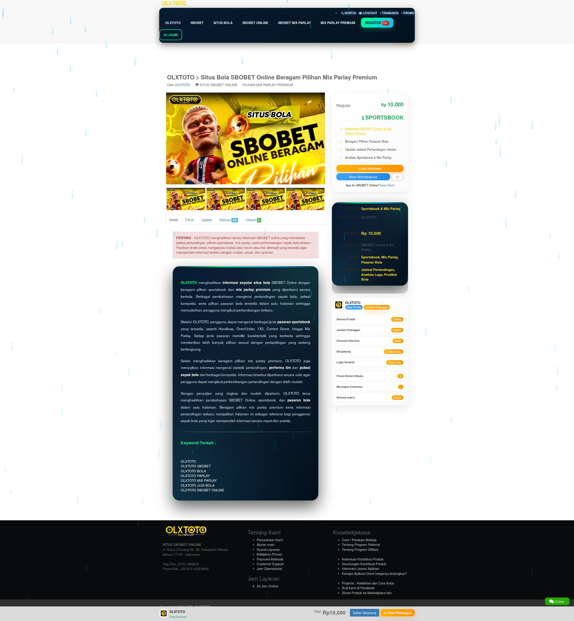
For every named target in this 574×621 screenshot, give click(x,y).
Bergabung (369, 351)
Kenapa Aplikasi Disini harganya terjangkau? (374, 573)
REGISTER (376, 22)
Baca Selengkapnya (363, 176)
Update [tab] (206, 219)
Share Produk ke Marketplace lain (366, 592)
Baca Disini (387, 185)
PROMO (408, 13)
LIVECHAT (369, 13)
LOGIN (172, 35)
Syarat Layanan (268, 549)
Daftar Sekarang (364, 612)
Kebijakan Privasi (269, 554)
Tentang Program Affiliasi (360, 549)
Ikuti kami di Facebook (358, 587)
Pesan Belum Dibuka (369, 376)
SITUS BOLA (223, 22)
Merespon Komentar (369, 387)
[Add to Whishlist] (397, 177)
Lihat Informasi (370, 168)
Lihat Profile (353, 307)
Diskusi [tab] (228, 219)
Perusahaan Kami (270, 539)
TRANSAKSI (390, 13)
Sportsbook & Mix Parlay (380, 208)
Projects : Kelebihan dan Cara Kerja (368, 583)
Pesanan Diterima (369, 341)
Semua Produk (369, 319)
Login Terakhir (369, 362)
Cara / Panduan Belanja (359, 539)
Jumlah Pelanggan (369, 330)
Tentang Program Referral (361, 544)
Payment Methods (270, 559)
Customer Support (270, 563)
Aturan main (265, 544)
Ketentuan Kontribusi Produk (363, 559)
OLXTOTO (173, 22)
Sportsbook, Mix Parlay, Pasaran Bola (379, 259)
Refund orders (369, 397)
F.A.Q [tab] (189, 219)
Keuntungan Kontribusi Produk (364, 563)
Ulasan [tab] (253, 219)
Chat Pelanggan (378, 307)
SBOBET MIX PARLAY (294, 22)
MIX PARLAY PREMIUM (338, 22)
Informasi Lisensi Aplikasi (360, 568)
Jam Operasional (269, 568)
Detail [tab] (174, 219)
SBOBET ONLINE (255, 22)
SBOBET (197, 22)
